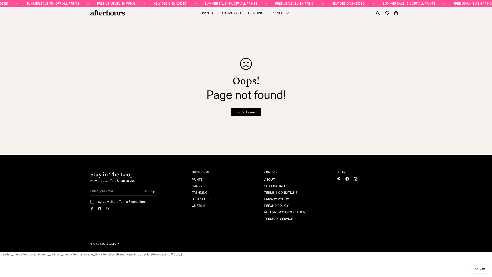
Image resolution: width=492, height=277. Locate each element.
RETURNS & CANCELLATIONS (286, 212)
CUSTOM (198, 206)
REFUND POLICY (276, 206)
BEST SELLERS (202, 199)
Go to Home (246, 112)
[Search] (378, 13)
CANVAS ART (231, 13)
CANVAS (198, 186)
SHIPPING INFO (275, 186)
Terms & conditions (132, 202)
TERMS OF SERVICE (278, 219)
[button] (396, 13)
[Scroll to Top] (484, 256)
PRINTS (207, 13)
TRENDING (255, 13)
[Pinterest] (91, 208)
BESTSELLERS (279, 13)
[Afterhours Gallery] (107, 13)
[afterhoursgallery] (99, 208)
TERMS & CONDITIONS (280, 192)
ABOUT (269, 179)
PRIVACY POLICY (276, 199)
